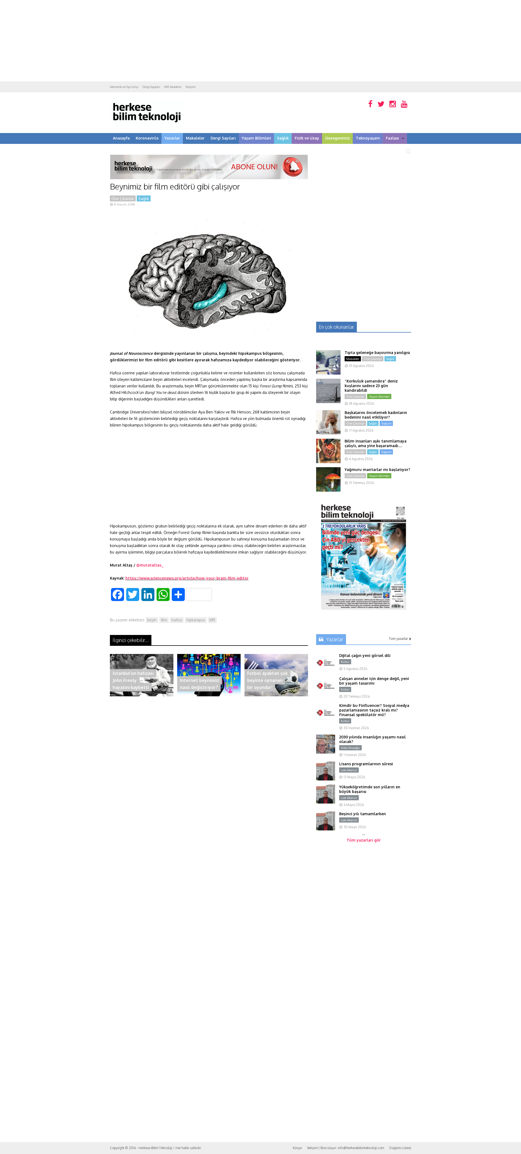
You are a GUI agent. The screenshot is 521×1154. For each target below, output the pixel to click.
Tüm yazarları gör (364, 840)
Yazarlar (172, 138)
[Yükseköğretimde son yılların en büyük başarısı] (325, 802)
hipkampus (195, 620)
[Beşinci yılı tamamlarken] (325, 829)
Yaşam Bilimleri (256, 138)
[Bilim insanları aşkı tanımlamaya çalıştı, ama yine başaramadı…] (328, 461)
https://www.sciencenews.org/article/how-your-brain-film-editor (187, 578)
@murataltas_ (150, 565)
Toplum (386, 423)
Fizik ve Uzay (307, 138)
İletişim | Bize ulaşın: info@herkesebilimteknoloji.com (345, 1148)
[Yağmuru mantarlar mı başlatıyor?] (328, 490)
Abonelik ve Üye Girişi (124, 87)
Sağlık (283, 138)
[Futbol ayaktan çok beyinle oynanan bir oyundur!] (276, 695)
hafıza (176, 620)
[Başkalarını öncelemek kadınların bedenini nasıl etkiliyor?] (328, 433)
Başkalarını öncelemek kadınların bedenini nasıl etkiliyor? (376, 414)
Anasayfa (121, 138)
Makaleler (195, 138)
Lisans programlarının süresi (366, 763)
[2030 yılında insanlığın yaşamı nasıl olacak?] (325, 752)
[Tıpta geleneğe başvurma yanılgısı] (328, 373)
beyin (152, 620)
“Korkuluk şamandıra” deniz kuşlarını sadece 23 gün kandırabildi (371, 386)
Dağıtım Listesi (400, 1148)
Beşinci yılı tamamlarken (362, 813)
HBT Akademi (173, 87)
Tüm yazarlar (398, 639)
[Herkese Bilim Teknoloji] (147, 124)
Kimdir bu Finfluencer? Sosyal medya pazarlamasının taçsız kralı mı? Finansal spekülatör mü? (374, 710)
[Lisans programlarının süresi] (325, 779)
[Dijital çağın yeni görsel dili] (325, 670)
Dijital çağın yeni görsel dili (364, 655)
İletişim (191, 87)
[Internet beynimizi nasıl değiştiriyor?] (209, 695)
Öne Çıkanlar (123, 198)
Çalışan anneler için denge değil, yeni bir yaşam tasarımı (374, 680)
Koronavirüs (147, 138)
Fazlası (392, 138)
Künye (297, 1148)
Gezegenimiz (337, 138)
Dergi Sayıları (151, 87)
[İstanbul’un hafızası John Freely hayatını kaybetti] (141, 695)
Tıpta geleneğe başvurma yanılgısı (377, 352)
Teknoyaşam (368, 138)
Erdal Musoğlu (350, 748)
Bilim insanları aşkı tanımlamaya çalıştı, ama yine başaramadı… (375, 443)
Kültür (345, 662)
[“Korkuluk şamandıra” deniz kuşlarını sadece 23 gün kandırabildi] (328, 401)
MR (212, 620)
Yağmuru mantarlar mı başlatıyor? (377, 469)
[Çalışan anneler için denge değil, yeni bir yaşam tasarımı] (325, 693)
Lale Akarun (349, 770)
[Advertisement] (260, 41)
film (164, 620)
